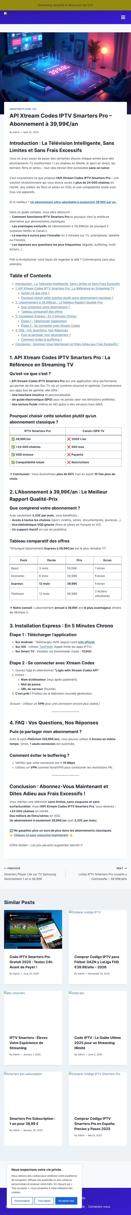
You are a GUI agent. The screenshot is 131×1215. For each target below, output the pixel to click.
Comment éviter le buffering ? (41, 339)
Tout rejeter (44, 1200)
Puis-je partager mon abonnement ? (46, 335)
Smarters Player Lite (23, 109)
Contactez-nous (99, 1206)
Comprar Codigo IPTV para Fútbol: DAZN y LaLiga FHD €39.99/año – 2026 (96, 962)
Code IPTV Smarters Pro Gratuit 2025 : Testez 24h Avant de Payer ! (31, 962)
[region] (44, 1186)
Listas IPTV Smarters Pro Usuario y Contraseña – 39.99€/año (103, 874)
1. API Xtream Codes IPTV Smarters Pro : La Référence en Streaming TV (64, 288)
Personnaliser (22, 1200)
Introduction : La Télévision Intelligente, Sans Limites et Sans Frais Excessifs (67, 284)
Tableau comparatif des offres (42, 311)
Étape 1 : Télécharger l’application (44, 321)
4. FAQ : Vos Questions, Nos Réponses (41, 330)
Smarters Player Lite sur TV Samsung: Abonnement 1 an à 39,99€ (30, 874)
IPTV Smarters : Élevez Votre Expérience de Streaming (29, 1043)
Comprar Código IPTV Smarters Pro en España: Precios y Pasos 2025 (94, 1124)
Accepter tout (66, 1200)
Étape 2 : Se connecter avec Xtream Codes (50, 325)
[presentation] (33, 929)
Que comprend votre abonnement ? (45, 307)
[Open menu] (123, 17)
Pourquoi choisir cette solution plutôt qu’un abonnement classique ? (67, 298)
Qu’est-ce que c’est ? (35, 293)
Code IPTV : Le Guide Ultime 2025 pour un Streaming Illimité (97, 1043)
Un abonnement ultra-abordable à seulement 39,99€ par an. (73, 202)
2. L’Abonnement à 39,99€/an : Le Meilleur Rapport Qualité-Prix (59, 302)
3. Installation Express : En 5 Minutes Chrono (45, 316)
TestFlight (46, 646)
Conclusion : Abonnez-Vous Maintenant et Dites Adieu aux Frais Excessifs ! (67, 344)
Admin (16, 132)
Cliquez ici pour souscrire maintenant (41, 835)
